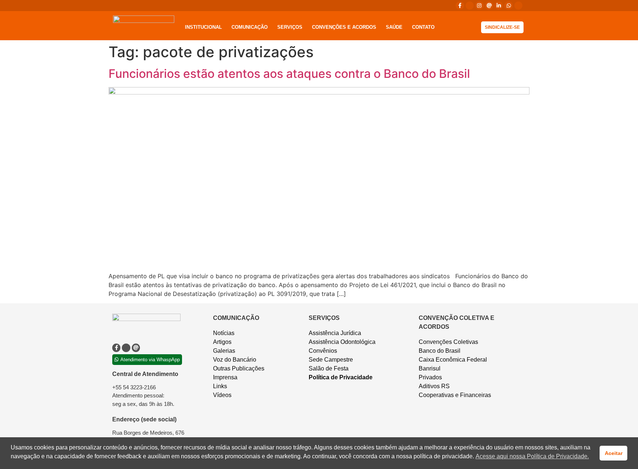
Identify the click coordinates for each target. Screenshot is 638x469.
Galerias (224, 351)
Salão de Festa (329, 368)
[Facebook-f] (460, 5)
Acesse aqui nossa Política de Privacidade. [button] (532, 456)
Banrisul (429, 368)
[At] (489, 5)
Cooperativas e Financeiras (455, 395)
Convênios (323, 351)
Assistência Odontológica (342, 342)
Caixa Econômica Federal (453, 359)
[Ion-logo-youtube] (518, 5)
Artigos (222, 342)
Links (220, 386)
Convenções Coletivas (448, 342)
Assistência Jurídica (335, 333)
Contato (423, 27)
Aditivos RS (434, 386)
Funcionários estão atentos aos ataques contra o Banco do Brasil (289, 73)
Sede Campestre (331, 359)
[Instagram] (479, 5)
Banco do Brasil (439, 351)
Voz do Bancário (234, 359)
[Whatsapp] (508, 5)
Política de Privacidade (341, 377)
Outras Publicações (238, 368)
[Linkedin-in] (499, 5)
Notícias (223, 333)
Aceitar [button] (613, 453)
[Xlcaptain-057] (470, 5)
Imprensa (225, 377)
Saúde (394, 27)
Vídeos (222, 395)
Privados (430, 377)
